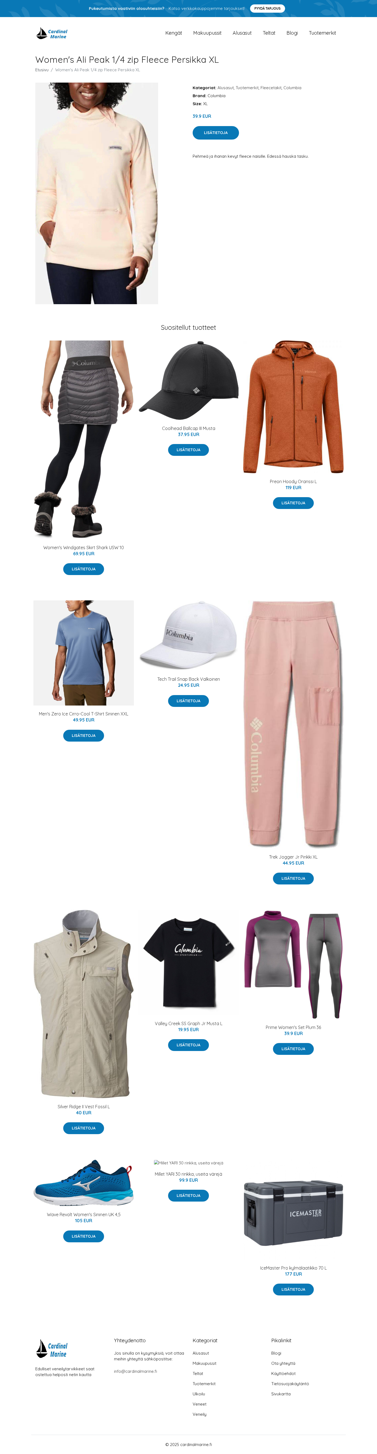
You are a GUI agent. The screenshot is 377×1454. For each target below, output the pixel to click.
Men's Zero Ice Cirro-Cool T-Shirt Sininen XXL (83, 714)
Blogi (292, 33)
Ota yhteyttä (283, 1363)
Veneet (199, 1404)
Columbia (292, 87)
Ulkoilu (199, 1393)
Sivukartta (281, 1393)
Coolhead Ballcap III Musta (188, 428)
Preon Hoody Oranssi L (293, 481)
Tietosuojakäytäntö (290, 1383)
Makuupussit (207, 33)
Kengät (173, 33)
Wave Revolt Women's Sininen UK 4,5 (84, 1214)
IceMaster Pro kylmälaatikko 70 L (293, 1268)
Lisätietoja (216, 132)
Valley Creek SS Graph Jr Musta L (188, 1023)
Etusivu (42, 69)
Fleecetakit (271, 87)
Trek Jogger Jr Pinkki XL (293, 857)
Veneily (199, 1414)
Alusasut (242, 33)
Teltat (269, 33)
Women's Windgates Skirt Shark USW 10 (83, 547)
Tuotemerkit (322, 33)
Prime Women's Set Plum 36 (293, 1027)
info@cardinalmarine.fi (135, 1371)
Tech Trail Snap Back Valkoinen (188, 679)
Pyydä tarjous (267, 8)
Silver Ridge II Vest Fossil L (84, 1106)
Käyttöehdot (283, 1373)
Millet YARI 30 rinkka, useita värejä (188, 1174)
